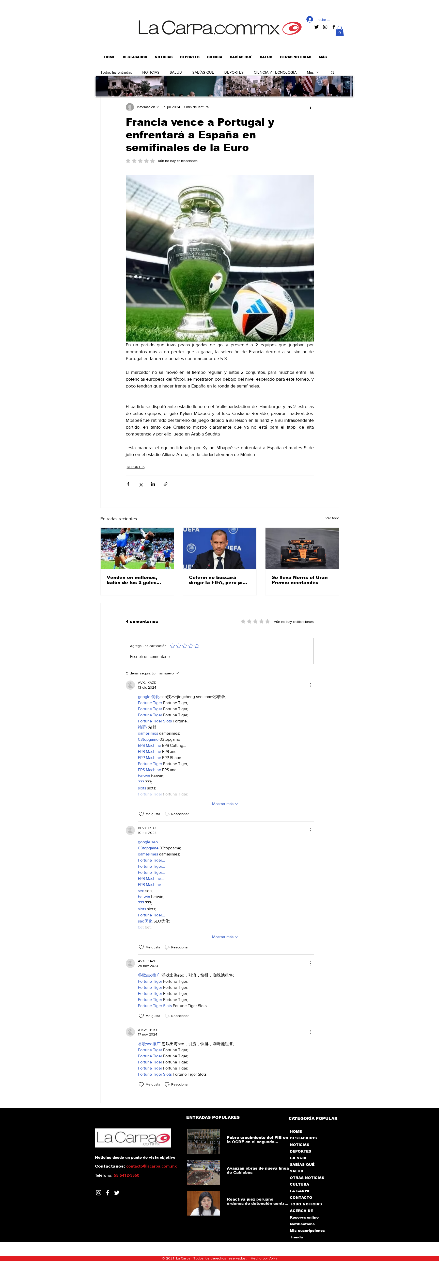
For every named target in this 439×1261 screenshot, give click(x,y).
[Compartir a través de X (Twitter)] (140, 484)
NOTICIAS (151, 72)
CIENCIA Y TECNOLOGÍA (275, 72)
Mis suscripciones (307, 1230)
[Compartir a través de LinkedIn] (153, 484)
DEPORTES (234, 72)
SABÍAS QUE (203, 72)
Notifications (302, 1224)
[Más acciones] (311, 107)
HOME (296, 1131)
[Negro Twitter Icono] (316, 27)
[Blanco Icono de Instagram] (98, 1192)
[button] (339, 31)
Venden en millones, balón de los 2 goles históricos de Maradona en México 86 (136, 580)
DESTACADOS (303, 1138)
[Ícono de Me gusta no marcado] (141, 814)
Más (310, 72)
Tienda (296, 1237)
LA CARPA (299, 1191)
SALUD (176, 72)
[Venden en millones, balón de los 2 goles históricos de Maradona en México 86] (137, 548)
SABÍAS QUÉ (302, 1164)
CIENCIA (298, 1158)
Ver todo (332, 518)
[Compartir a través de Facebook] (128, 484)
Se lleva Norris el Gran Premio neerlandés (300, 580)
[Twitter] (116, 1192)
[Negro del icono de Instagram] (325, 27)
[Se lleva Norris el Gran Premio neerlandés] (302, 548)
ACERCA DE (301, 1211)
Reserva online (304, 1217)
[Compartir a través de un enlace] (165, 484)
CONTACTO (301, 1197)
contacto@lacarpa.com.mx (151, 1166)
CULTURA (299, 1184)
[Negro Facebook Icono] (334, 27)
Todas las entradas (116, 72)
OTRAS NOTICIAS (307, 1178)
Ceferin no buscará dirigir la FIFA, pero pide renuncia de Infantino (219, 580)
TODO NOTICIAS (306, 1204)
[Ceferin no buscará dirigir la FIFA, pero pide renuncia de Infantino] (219, 548)
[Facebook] (107, 1192)
